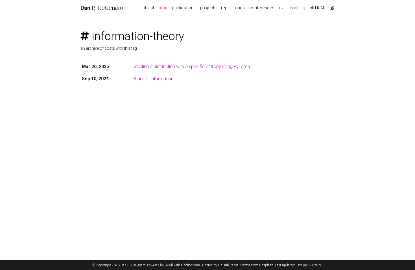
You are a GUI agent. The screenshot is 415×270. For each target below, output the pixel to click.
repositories (233, 7)
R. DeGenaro (101, 8)
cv (281, 7)
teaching (296, 7)
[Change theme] (331, 6)
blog (163, 7)
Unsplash (266, 265)
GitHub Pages (228, 265)
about (148, 7)
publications (184, 7)
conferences (261, 7)
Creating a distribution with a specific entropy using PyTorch (191, 66)
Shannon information (152, 78)
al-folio (186, 265)
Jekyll (169, 265)
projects (208, 7)
